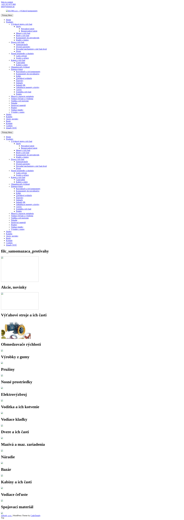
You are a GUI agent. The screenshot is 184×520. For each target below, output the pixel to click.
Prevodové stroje (27, 29)
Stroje (18, 26)
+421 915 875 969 (8, 4)
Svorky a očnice (22, 58)
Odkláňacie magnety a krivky (27, 87)
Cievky (19, 90)
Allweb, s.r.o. (6, 515)
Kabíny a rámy (22, 65)
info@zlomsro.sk (8, 7)
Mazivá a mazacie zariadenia (22, 96)
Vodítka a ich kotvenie (20, 101)
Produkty (9, 22)
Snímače (19, 83)
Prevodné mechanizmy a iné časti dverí (31, 49)
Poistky (19, 94)
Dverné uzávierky (23, 47)
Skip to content (7, 2)
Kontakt (9, 123)
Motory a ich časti (23, 33)
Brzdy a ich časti (22, 35)
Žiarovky (19, 81)
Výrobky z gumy (18, 112)
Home (8, 20)
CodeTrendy (35, 515)
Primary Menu (7, 15)
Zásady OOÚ (11, 128)
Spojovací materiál (18, 105)
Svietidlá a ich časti (23, 92)
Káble (18, 76)
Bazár (8, 121)
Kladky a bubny (22, 40)
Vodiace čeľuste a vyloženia (22, 99)
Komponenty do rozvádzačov (27, 74)
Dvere (18, 51)
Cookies (9, 126)
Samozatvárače (22, 44)
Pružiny (14, 108)
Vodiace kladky (17, 110)
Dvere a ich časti (17, 42)
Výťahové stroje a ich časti (21, 24)
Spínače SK (20, 85)
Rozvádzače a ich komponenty (28, 72)
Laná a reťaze (21, 56)
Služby (9, 114)
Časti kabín (20, 62)
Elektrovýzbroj (17, 69)
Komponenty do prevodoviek (27, 38)
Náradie (14, 103)
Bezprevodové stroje (29, 31)
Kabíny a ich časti (18, 60)
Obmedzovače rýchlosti (20, 67)
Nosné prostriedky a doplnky (22, 53)
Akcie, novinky (12, 119)
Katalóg (9, 117)
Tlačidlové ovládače (24, 78)
